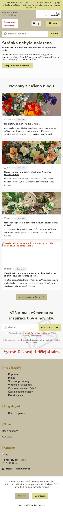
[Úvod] (14, 23)
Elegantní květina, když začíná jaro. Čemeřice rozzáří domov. (27, 173)
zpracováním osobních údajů (34, 333)
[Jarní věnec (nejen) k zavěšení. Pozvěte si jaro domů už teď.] (31, 203)
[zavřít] (59, 3)
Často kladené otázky (20, 391)
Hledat (54, 33)
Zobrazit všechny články (29, 297)
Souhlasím (40, 495)
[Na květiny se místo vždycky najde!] (31, 104)
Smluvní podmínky (18, 381)
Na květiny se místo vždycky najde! (22, 124)
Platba (11, 377)
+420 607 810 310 (9, 13)
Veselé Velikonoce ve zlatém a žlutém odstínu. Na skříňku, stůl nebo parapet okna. (30, 274)
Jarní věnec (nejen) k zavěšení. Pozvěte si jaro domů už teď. (31, 224)
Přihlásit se (47, 327)
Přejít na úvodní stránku (17, 65)
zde (43, 505)
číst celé (48, 134)
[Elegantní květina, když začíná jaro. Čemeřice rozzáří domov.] (31, 152)
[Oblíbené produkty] (33, 23)
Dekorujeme (21, 119)
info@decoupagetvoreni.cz (18, 468)
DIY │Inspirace (16, 413)
